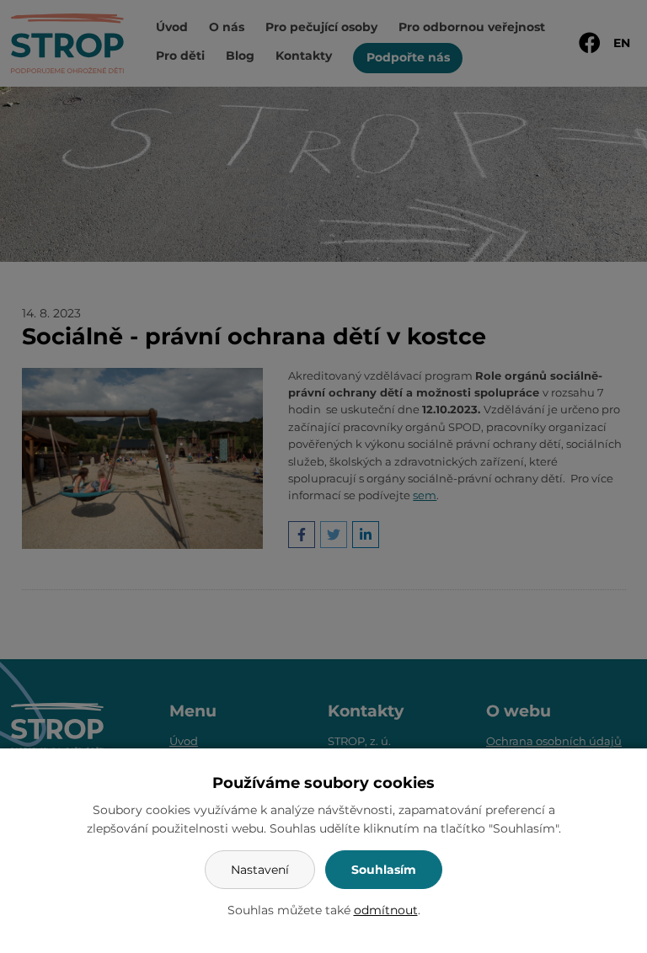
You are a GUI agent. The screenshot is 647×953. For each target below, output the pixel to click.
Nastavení (260, 869)
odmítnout (386, 910)
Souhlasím (383, 869)
